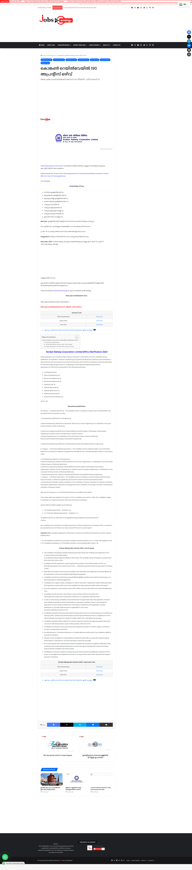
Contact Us (116, 45)
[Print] (189, 54)
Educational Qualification (53, 342)
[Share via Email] (106, 725)
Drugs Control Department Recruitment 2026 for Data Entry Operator (84, 8)
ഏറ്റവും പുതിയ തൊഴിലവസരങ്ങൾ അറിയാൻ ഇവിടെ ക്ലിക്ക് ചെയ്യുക (68, 330)
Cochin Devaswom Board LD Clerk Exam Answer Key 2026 (101, 788)
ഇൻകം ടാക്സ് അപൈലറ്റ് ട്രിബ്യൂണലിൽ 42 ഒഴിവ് (73, 788)
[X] (66, 725)
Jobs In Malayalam (67, 860)
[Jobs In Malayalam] (56, 20)
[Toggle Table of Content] (76, 337)
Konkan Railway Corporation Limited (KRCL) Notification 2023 (60, 340)
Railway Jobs (45, 63)
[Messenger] (93, 725)
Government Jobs (59, 60)
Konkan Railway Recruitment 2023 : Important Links (60, 346)
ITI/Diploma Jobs (71, 60)
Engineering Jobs (51, 55)
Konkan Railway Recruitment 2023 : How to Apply (59, 344)
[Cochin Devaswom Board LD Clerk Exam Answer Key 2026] (102, 779)
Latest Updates (94, 45)
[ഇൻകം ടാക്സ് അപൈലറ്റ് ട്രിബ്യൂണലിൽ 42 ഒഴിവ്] (77, 779)
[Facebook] (53, 725)
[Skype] (79, 725)
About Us (106, 45)
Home (42, 45)
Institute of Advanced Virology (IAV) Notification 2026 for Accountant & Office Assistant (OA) (68, 1)
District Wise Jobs (79, 45)
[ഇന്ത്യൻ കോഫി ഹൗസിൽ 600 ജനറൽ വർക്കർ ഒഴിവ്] (52, 779)
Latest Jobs (51, 45)
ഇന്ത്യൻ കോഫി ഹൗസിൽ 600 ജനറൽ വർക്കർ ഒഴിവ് (50, 788)
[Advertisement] (116, 26)
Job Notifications (63, 45)
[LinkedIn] (189, 41)
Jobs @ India (94, 60)
